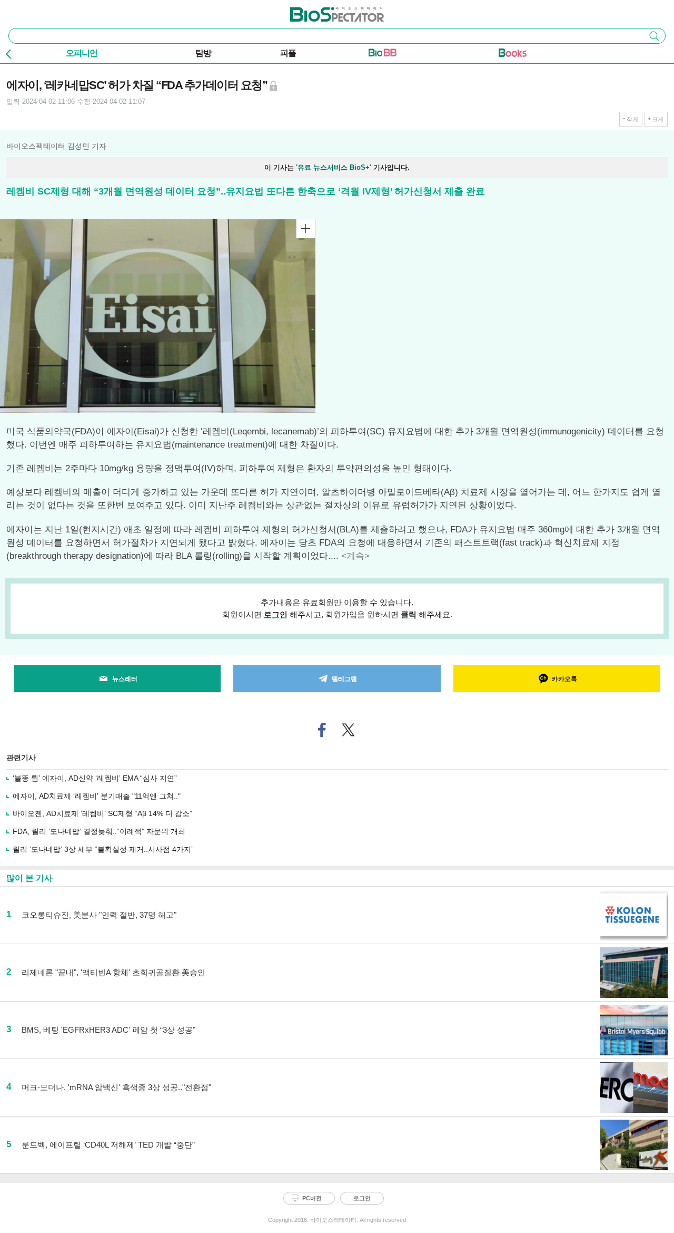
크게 (657, 119)
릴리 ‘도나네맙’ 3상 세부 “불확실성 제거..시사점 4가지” (103, 849)
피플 (288, 52)
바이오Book (513, 54)
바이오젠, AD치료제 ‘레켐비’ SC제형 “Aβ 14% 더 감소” (102, 813)
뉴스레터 (124, 679)
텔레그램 (344, 679)
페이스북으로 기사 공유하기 (322, 730)
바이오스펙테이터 (319, 11)
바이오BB (383, 54)
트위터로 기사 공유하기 (348, 730)
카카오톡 (564, 679)
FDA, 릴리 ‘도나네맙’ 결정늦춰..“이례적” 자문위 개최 (99, 831)
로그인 (276, 614)
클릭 (409, 614)
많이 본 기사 (29, 877)
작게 (632, 119)
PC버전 (312, 1198)
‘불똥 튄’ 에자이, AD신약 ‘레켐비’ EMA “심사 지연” (95, 778)
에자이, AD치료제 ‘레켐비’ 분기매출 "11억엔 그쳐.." (97, 796)
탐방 (203, 52)
